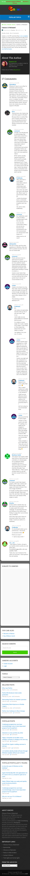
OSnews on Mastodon (9, 850)
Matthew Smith (16, 455)
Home (4, 24)
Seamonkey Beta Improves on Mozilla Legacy (13, 705)
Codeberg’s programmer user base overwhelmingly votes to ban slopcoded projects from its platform (14, 726)
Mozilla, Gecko (11, 24)
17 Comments (15, 33)
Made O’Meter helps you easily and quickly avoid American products (14, 782)
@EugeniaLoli (16, 69)
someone (17, 131)
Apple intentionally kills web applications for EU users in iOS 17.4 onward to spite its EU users (14, 774)
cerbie (14, 285)
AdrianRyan (12, 84)
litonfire (11, 503)
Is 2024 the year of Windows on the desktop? (12, 767)
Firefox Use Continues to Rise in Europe (13, 711)
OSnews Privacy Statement (10, 813)
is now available (24, 36)
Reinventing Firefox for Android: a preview (14, 699)
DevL (13, 111)
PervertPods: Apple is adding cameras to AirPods (14, 745)
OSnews (10, 872)
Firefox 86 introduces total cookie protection (12, 694)
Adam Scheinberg (22, 820)
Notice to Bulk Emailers (10, 852)
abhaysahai (12, 244)
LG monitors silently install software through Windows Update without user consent (15, 752)
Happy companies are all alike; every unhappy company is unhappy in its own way (15, 738)
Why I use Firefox (7, 688)
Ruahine (13, 30)
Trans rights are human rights (11, 858)
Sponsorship (6, 847)
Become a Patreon (8, 633)
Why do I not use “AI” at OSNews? (11, 796)
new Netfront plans (7, 49)
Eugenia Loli (13, 61)
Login (5, 666)
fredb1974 (19, 178)
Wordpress (17, 822)
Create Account (8, 663)
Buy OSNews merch (9, 636)
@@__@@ (12, 542)
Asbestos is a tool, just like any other (12, 733)
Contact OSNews (8, 855)
